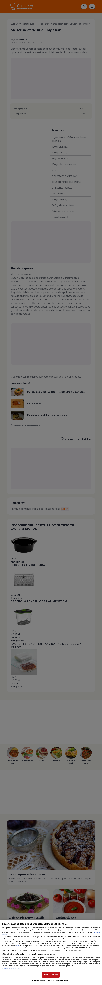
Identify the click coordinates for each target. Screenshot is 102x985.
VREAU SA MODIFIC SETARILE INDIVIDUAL (50, 980)
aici (17, 945)
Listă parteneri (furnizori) (11, 968)
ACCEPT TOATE (51, 975)
